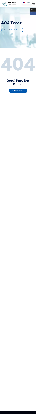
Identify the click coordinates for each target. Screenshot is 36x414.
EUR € (32, 13)
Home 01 (7, 30)
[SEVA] (9, 3)
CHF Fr (32, 10)
